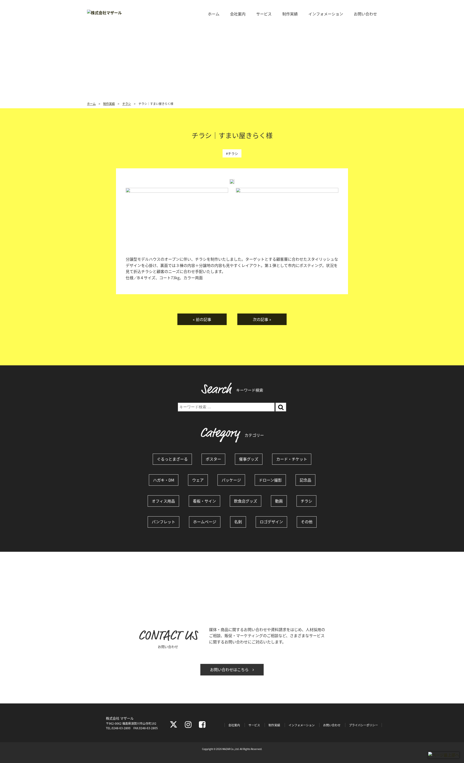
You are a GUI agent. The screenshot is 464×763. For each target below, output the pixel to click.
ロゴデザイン (271, 522)
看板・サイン (204, 501)
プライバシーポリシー (363, 725)
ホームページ (204, 522)
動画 (279, 501)
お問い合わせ (365, 14)
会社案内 (238, 14)
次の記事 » (262, 319)
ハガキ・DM (163, 480)
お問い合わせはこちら (231, 669)
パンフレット (163, 522)
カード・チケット (291, 459)
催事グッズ (248, 459)
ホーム (213, 14)
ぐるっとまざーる (172, 459)
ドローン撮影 (270, 480)
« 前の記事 (202, 319)
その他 (306, 522)
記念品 (305, 480)
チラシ (306, 501)
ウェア (198, 480)
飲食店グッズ (245, 501)
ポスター (213, 459)
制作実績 (290, 14)
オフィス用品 (163, 501)
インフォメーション (325, 14)
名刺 (238, 522)
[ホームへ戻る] (104, 12)
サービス (264, 14)
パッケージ (231, 480)
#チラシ (232, 153)
